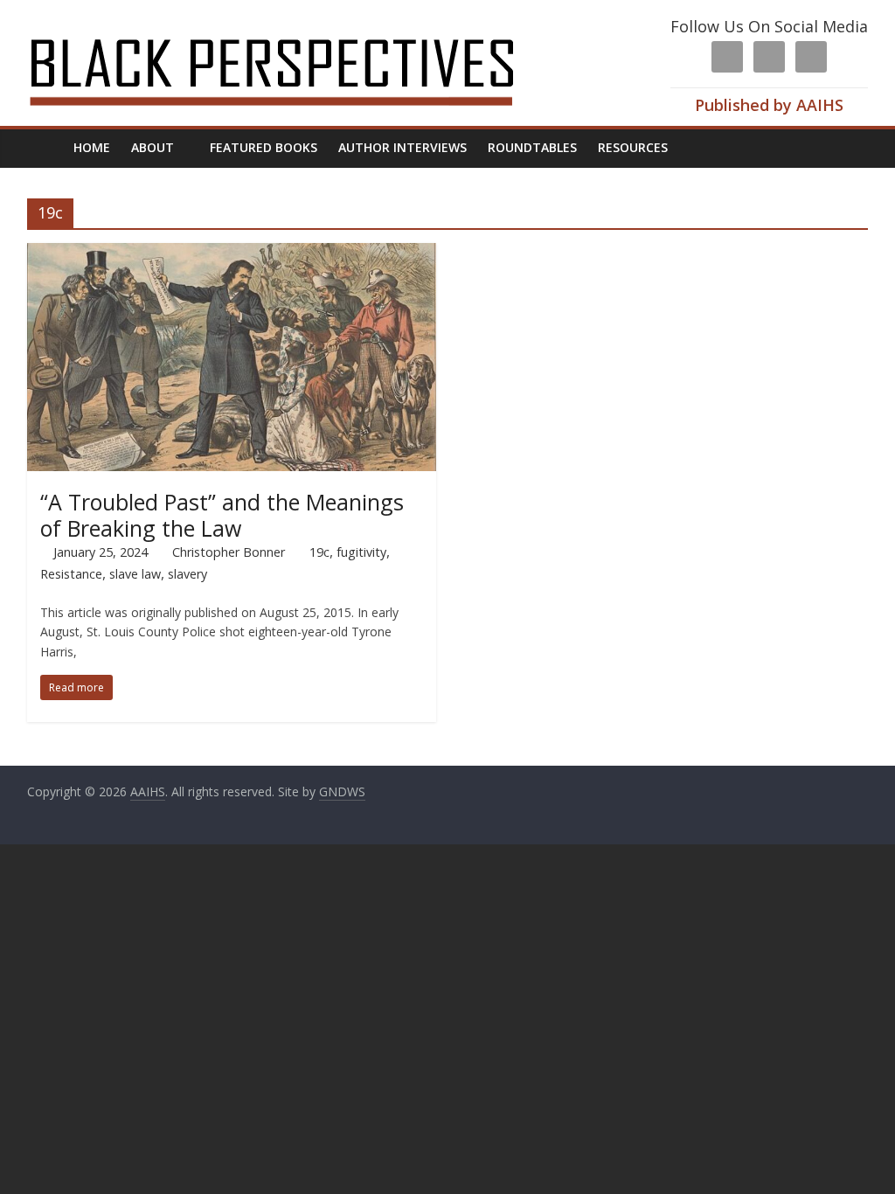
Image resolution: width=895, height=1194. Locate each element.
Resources (633, 147)
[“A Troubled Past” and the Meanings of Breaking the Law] (232, 253)
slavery (187, 574)
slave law (135, 574)
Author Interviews (402, 147)
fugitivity (361, 552)
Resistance (71, 574)
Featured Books (263, 147)
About (152, 147)
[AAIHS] (295, 28)
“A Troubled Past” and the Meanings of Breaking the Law (222, 515)
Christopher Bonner (228, 552)
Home (91, 147)
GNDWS (342, 791)
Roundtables (532, 147)
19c (319, 552)
